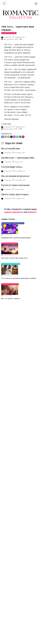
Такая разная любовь (11, 264)
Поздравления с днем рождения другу (16, 238)
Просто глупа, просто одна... (15, 194)
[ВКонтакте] (2, 137)
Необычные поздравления (13, 223)
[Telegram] (8, 137)
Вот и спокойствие (10, 148)
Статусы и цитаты (9, 243)
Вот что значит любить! (10, 299)
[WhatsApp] (17, 137)
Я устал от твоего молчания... (15, 185)
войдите (32, 212)
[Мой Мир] (20, 137)
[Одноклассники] (5, 137)
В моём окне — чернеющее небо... (18, 157)
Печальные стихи (9, 33)
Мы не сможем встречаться (15, 176)
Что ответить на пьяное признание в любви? (18, 278)
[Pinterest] (23, 137)
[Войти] (36, 3)
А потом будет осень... (12, 166)
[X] (11, 137)
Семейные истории (10, 284)
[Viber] (14, 137)
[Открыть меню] (4, 3)
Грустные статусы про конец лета (14, 258)
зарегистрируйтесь (13, 212)
